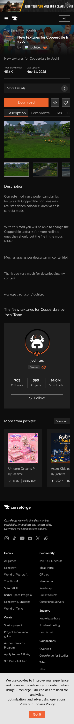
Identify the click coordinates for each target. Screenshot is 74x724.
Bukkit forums (48, 595)
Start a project (13, 625)
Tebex (43, 662)
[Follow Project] (66, 102)
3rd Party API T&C (15, 661)
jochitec (37, 361)
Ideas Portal (46, 567)
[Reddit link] (45, 538)
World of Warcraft (16, 574)
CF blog (44, 574)
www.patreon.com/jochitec (24, 294)
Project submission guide (16, 634)
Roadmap (45, 588)
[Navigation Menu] (6, 18)
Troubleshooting (49, 625)
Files (58, 113)
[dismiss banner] (67, 4)
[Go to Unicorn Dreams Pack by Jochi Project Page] (23, 458)
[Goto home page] (15, 18)
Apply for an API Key (17, 654)
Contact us (46, 632)
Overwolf (45, 648)
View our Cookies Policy (37, 704)
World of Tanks (13, 608)
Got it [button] (37, 714)
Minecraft (10, 567)
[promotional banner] (37, 6)
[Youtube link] (22, 538)
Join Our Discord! (50, 561)
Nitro (42, 669)
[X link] (37, 538)
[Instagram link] (6, 538)
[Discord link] (30, 538)
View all (61, 421)
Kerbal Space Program (18, 595)
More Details (16, 88)
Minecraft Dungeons (17, 601)
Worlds (31, 30)
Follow (39, 398)
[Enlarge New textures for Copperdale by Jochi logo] (9, 40)
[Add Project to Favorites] (55, 102)
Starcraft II (11, 588)
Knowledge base (49, 618)
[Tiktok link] (14, 538)
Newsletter (46, 581)
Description (16, 113)
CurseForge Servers (51, 601)
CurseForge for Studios (53, 655)
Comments (40, 113)
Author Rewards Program (14, 645)
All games (10, 561)
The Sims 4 (12, 30)
